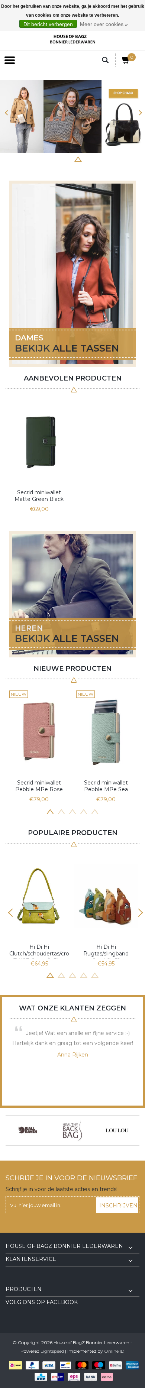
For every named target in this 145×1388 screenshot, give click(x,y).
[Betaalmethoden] (14, 1365)
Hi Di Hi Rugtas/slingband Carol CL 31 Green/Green (106, 951)
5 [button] (78, 158)
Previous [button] (6, 113)
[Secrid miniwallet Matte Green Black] (39, 441)
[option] (39, 456)
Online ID (114, 1351)
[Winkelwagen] (126, 61)
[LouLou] (117, 1130)
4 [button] (67, 158)
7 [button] (100, 158)
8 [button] (111, 158)
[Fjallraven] (28, 1130)
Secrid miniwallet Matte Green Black (39, 495)
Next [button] (138, 113)
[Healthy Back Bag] (72, 1130)
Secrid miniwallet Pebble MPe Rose (39, 786)
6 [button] (89, 158)
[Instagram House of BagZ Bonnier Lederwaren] (25, 1281)
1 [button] (33, 158)
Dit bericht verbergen (48, 24)
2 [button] (44, 158)
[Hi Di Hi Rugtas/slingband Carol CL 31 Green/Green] (106, 896)
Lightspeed (52, 1351)
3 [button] (55, 158)
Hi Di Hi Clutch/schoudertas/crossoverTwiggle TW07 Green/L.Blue (39, 951)
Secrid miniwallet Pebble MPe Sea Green (106, 786)
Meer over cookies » (104, 24)
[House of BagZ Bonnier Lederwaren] (72, 39)
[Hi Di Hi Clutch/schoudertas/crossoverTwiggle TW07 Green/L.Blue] (39, 896)
